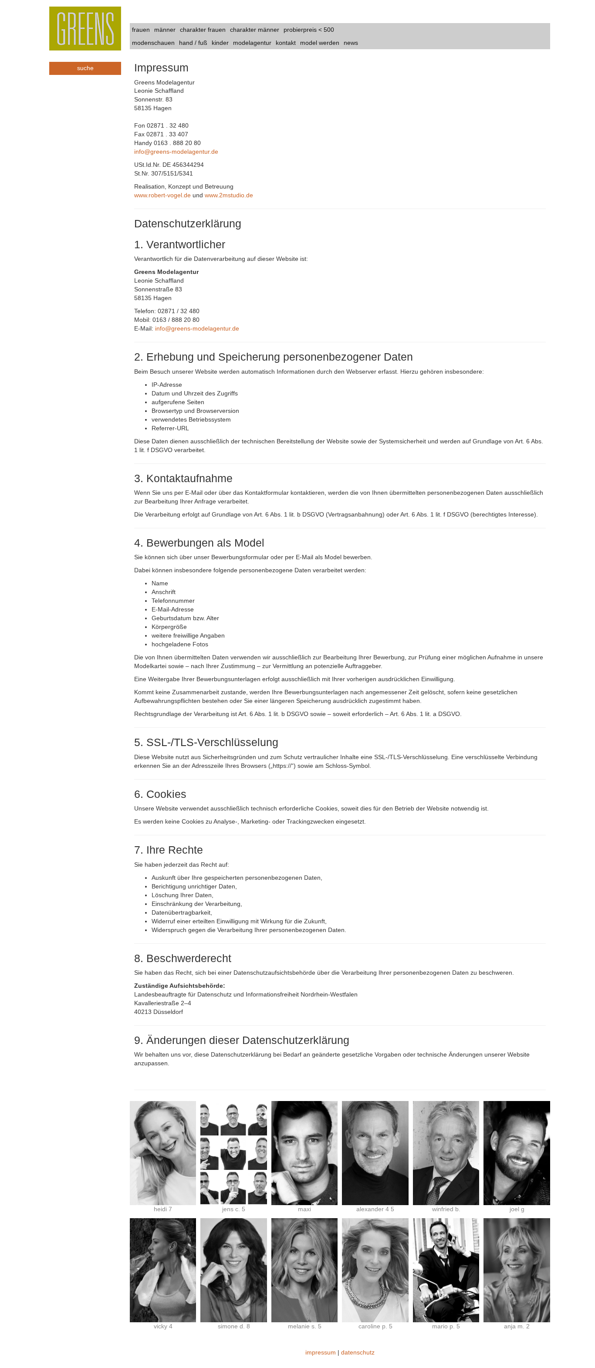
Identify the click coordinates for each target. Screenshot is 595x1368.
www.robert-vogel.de (162, 195)
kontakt (286, 42)
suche (85, 67)
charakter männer (254, 29)
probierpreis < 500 (309, 29)
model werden (319, 42)
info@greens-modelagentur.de (176, 151)
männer (165, 29)
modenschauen (153, 42)
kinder (220, 42)
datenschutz (358, 1352)
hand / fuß (193, 42)
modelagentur (252, 42)
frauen (141, 29)
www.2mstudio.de (229, 195)
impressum (320, 1352)
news (351, 42)
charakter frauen (203, 29)
